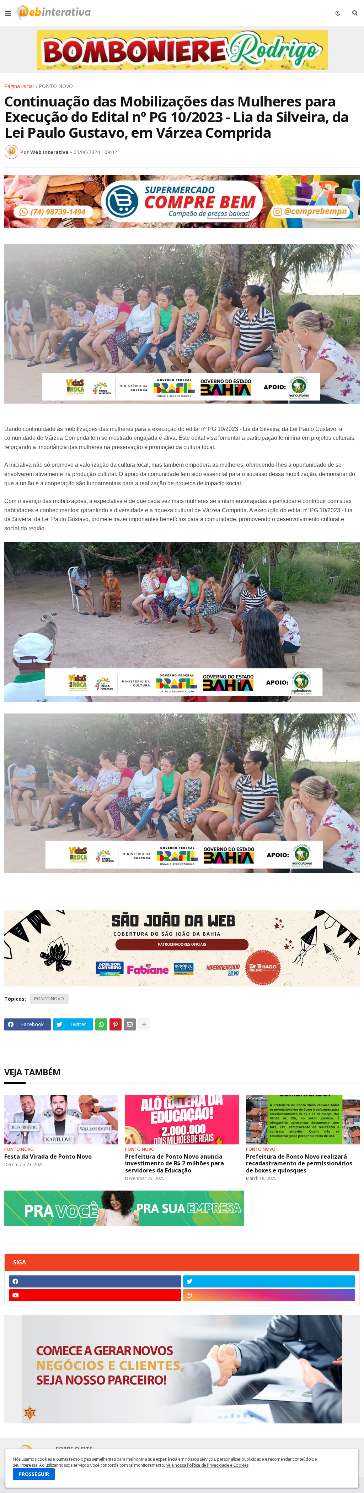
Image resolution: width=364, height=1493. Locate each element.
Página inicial (19, 86)
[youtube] (95, 1295)
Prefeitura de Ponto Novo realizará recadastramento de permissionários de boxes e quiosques (299, 1163)
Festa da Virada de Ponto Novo (48, 1156)
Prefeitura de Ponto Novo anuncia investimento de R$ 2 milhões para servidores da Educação (174, 1163)
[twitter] (269, 1281)
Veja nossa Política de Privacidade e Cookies (207, 1465)
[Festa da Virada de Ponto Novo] (61, 1119)
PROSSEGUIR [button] (33, 1474)
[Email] (130, 1024)
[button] (8, 13)
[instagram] (269, 1295)
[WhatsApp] (101, 1024)
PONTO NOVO (56, 86)
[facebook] (95, 1281)
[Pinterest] (115, 1024)
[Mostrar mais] (144, 1024)
